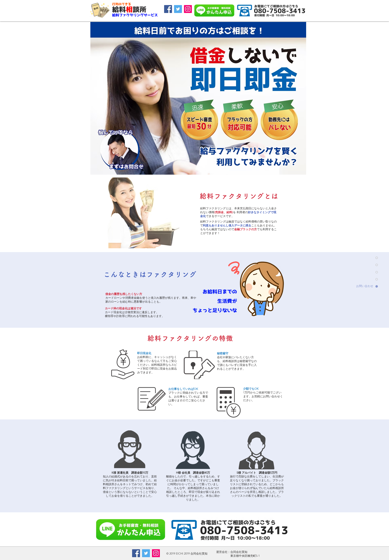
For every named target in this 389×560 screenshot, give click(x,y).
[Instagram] (188, 9)
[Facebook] (168, 9)
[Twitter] (178, 9)
